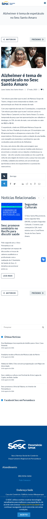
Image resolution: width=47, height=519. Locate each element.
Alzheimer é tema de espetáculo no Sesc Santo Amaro (21, 80)
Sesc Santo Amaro (17, 89)
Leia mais (8, 276)
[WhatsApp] (19, 184)
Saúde (8, 89)
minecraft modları (7, 309)
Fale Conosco (24, 480)
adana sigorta (20, 309)
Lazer (3, 89)
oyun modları (30, 309)
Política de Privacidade (29, 504)
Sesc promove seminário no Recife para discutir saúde (10, 230)
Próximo (36, 39)
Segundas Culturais (31, 206)
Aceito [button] (24, 515)
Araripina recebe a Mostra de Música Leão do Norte (20, 354)
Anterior (11, 39)
